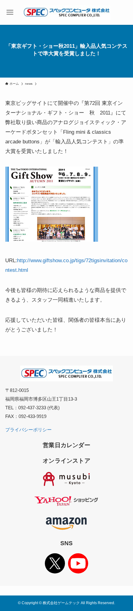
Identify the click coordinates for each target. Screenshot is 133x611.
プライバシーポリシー (28, 429)
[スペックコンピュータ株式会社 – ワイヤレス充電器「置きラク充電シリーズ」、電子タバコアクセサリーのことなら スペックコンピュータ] (66, 12)
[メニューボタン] (10, 12)
